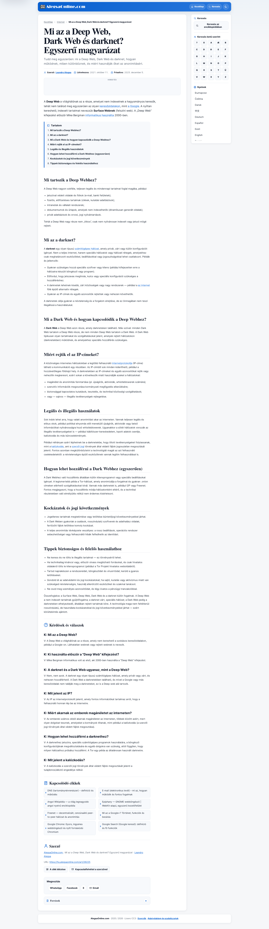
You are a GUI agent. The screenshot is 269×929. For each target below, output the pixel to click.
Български (201, 92)
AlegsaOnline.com (53, 852)
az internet (144, 285)
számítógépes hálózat (87, 248)
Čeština (199, 98)
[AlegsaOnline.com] (62, 7)
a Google (133, 106)
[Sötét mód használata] (226, 7)
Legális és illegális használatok (67, 149)
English (198, 135)
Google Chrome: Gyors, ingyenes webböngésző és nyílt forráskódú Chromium (65, 828)
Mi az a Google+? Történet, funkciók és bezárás (123, 815)
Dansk (198, 104)
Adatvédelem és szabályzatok (163, 918)
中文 (197, 110)
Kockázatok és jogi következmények (70, 158)
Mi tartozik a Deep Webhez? (65, 130)
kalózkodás (57, 446)
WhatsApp (56, 888)
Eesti (197, 129)
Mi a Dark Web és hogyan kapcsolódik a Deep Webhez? (80, 139)
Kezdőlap (48, 22)
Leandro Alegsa (63, 72)
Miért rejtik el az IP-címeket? (66, 144)
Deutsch (199, 117)
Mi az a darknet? (59, 135)
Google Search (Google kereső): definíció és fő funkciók (124, 826)
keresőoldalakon (110, 106)
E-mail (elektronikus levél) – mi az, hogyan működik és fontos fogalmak (124, 792)
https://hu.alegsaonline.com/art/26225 (69, 862)
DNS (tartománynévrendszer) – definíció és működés (70, 792)
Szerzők (142, 918)
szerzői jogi (78, 446)
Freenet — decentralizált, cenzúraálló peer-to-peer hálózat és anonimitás (70, 815)
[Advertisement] (112, 87)
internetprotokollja (122, 363)
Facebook (72, 888)
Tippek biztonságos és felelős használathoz (74, 163)
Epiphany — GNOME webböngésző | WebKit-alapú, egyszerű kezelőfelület (122, 803)
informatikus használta (99, 115)
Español (199, 123)
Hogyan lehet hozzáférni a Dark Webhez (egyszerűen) (80, 153)
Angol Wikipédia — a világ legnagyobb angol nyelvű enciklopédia (68, 803)
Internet (61, 22)
